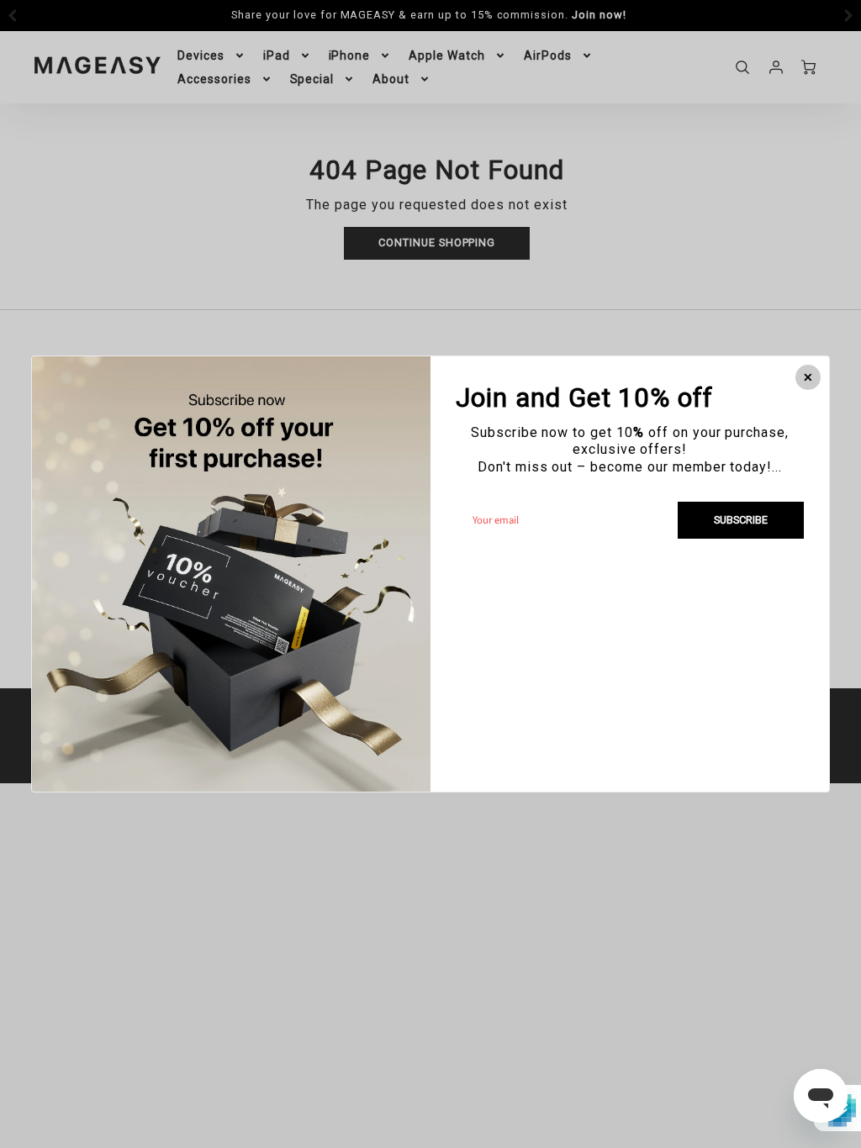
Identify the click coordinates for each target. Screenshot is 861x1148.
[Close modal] (808, 377)
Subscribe (741, 519)
